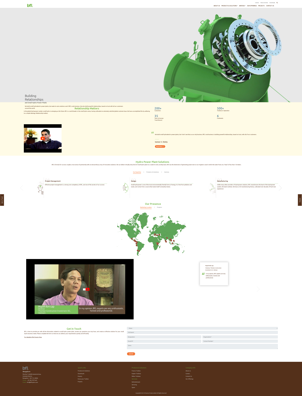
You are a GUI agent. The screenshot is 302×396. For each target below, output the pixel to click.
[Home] (29, 5)
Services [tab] (166, 172)
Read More (159, 146)
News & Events (264, 2)
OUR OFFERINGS (252, 5)
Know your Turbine (83, 379)
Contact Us (189, 376)
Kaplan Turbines (136, 373)
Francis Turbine (136, 371)
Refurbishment (136, 382)
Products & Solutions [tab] (152, 172)
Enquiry (300, 200)
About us (188, 371)
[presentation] (21, 188)
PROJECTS (261, 5)
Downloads (272, 2)
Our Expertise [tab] (137, 172)
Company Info (190, 368)
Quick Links (82, 368)
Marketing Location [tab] (146, 207)
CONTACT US (270, 5)
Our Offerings (189, 379)
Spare (133, 387)
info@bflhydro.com (32, 382)
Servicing (134, 384)
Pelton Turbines (136, 376)
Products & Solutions (229, 5)
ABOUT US (217, 5)
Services (242, 5)
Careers (257, 2)
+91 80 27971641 (32, 380)
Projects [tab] (159, 207)
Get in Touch (2, 200)
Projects (80, 381)
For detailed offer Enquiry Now (33, 337)
